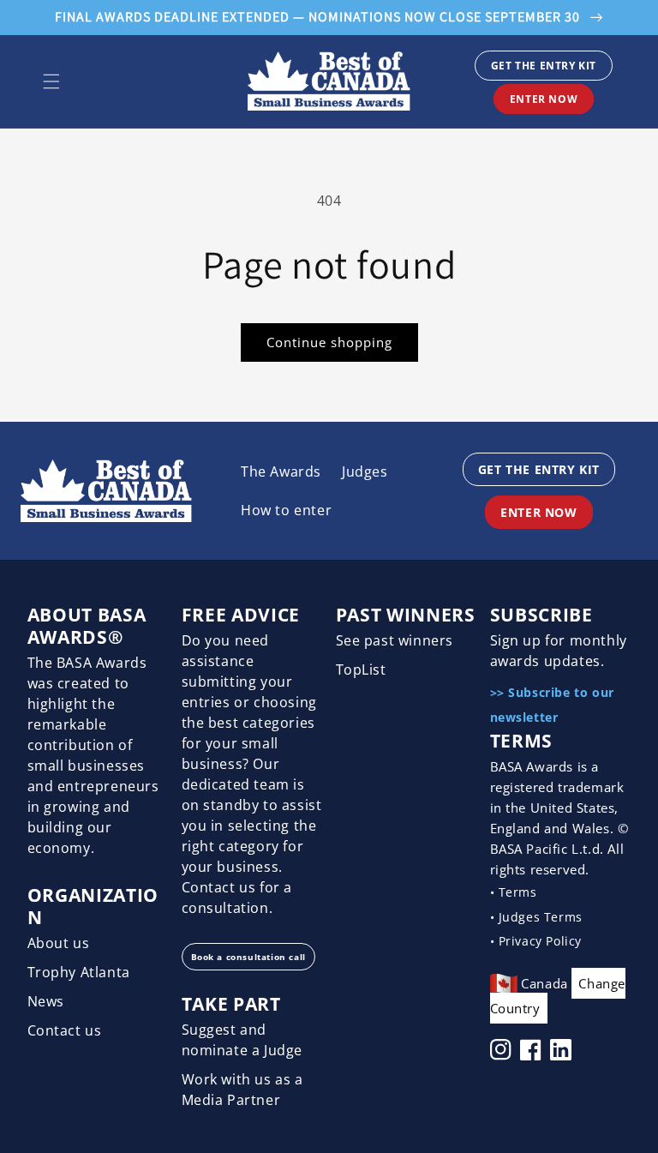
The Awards (281, 471)
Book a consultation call (248, 957)
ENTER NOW (543, 99)
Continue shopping (329, 342)
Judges (365, 471)
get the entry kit (543, 65)
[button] (51, 81)
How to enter (286, 510)
